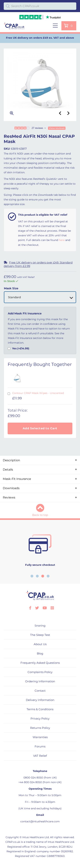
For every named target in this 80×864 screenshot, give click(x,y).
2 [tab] (37, 576)
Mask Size (11, 288)
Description (11, 460)
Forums (40, 746)
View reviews (57, 128)
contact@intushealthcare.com (40, 821)
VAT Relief (40, 755)
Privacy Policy (40, 718)
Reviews (9, 497)
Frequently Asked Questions (40, 663)
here (62, 240)
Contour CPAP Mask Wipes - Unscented (38, 393)
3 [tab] (42, 576)
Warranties (40, 737)
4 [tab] (48, 576)
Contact (40, 690)
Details (8, 469)
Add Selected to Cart (40, 428)
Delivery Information (40, 700)
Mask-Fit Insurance (17, 479)
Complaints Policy (40, 672)
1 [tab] (32, 576)
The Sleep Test (40, 635)
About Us (40, 644)
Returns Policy (40, 728)
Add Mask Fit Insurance (24, 313)
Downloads (11, 488)
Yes (20, 348)
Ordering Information (40, 681)
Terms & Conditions (40, 709)
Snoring (40, 625)
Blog (40, 653)
